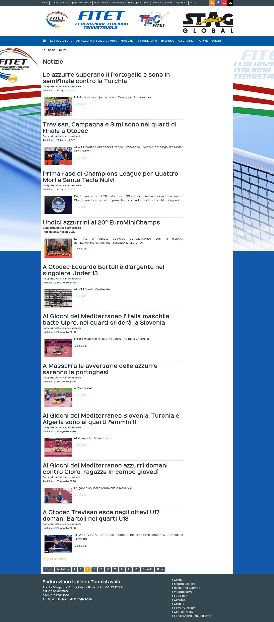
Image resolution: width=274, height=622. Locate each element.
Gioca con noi (118, 2)
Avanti (147, 569)
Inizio (48, 569)
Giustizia (127, 40)
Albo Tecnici (101, 2)
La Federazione (61, 40)
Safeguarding (147, 40)
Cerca (193, 2)
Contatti (180, 600)
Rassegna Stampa (138, 2)
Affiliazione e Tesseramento (96, 40)
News (45, 2)
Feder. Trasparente (176, 2)
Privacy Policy (184, 608)
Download (157, 2)
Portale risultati (209, 40)
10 (136, 569)
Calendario (186, 40)
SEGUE (81, 104)
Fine (160, 569)
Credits (179, 604)
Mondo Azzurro (59, 2)
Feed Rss (180, 596)
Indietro (63, 569)
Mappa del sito (184, 584)
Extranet (167, 40)
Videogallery (183, 592)
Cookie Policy (183, 612)
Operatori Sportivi (80, 2)
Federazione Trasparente (192, 616)
